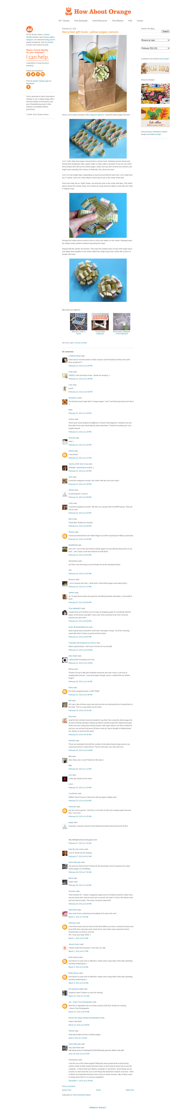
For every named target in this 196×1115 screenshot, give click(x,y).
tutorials (84, 343)
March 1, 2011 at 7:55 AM (78, 917)
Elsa (70, 717)
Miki (70, 756)
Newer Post (66, 1090)
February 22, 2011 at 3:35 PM (80, 497)
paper (72, 343)
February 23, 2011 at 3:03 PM (80, 801)
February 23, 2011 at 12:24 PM (80, 750)
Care (70, 385)
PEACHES (73, 910)
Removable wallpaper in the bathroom (121, 333)
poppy (71, 822)
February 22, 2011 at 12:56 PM (80, 392)
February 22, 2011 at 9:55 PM (80, 637)
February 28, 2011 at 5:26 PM (80, 904)
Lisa (70, 775)
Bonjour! (72, 579)
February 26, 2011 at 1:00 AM (80, 816)
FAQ (130, 21)
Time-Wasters (118, 21)
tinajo (71, 372)
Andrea (71, 419)
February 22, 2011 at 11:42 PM (80, 682)
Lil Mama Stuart (75, 356)
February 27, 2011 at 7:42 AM (80, 843)
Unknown (72, 807)
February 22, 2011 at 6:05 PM (80, 555)
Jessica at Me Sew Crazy (78, 464)
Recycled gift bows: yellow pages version (90, 32)
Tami (70, 477)
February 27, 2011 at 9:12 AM (80, 856)
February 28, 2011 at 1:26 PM (80, 885)
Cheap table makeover (100, 333)
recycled (77, 343)
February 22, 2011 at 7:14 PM (80, 587)
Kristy (71, 688)
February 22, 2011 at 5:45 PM (80, 539)
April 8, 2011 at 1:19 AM (78, 1038)
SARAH (72, 593)
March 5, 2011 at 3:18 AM (78, 967)
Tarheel (71, 1031)
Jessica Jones (74, 944)
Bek (70, 701)
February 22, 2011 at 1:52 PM (80, 471)
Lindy (71, 503)
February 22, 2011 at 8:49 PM (80, 602)
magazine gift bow (97, 115)
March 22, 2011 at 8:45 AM (79, 1012)
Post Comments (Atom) (82, 1095)
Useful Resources (99, 21)
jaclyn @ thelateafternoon (79, 627)
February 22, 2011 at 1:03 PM (80, 413)
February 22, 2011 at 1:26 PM (80, 445)
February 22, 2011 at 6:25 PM (80, 574)
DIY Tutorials (64, 21)
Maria (71, 878)
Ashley (71, 451)
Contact (140, 21)
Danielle (72, 741)
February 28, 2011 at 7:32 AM (80, 872)
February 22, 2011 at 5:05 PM (80, 526)
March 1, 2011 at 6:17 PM (78, 951)
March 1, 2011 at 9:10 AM (78, 938)
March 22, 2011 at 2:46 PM (79, 1025)
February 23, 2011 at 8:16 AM (80, 711)
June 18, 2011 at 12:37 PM (79, 1054)
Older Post (130, 1090)
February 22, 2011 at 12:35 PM (80, 366)
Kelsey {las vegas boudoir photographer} (84, 1018)
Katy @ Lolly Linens (76, 849)
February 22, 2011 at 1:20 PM (80, 432)
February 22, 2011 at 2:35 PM (80, 484)
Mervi (71, 519)
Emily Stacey (74, 957)
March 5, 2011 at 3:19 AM (78, 983)
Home (98, 1090)
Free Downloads (81, 21)
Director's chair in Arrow (78, 333)
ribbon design (155, 134)
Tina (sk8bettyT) (75, 608)
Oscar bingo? (164, 59)
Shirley (71, 490)
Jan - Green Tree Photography (80, 1002)
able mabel (73, 656)
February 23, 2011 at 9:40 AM (80, 735)
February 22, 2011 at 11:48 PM (80, 695)
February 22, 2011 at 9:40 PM (80, 621)
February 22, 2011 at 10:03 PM (80, 650)
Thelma (72, 532)
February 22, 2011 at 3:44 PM (80, 513)
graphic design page (41, 81)
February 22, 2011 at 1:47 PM (80, 458)
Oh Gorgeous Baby (76, 989)
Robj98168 (73, 545)
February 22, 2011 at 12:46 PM (80, 379)
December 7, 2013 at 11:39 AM (81, 1081)
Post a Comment (68, 1086)
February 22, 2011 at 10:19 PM (80, 663)
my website (48, 42)
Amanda (72, 438)
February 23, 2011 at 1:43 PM (80, 788)
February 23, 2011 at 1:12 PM (80, 769)
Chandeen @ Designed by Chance (82, 643)
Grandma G (73, 398)
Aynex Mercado (75, 862)
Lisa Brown (73, 793)
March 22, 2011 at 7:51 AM (79, 996)
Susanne (72, 891)
